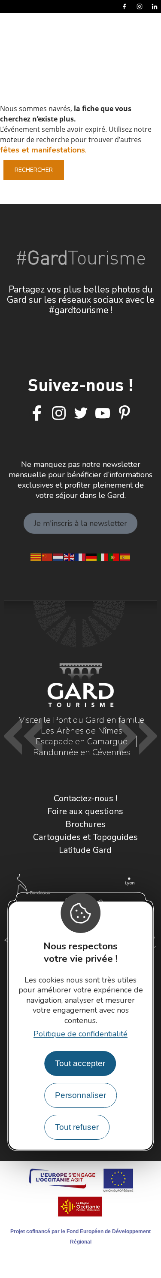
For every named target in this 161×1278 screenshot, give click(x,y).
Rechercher (34, 170)
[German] (91, 556)
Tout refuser (77, 1127)
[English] (69, 556)
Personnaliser (80, 1095)
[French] (80, 556)
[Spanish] (125, 556)
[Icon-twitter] (80, 413)
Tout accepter (80, 1063)
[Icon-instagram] (59, 413)
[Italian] (103, 556)
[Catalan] (36, 556)
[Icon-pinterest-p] (124, 413)
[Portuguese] (114, 556)
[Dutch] (58, 556)
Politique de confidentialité (80, 1034)
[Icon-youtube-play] (102, 413)
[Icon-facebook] (37, 413)
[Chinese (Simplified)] (47, 556)
